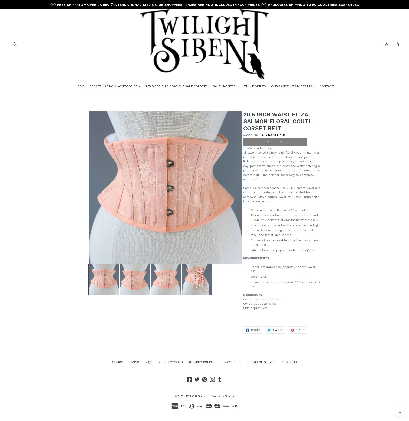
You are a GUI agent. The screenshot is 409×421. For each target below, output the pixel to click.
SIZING (134, 362)
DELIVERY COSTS (170, 362)
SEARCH (118, 362)
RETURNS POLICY (200, 362)
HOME (79, 86)
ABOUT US (289, 362)
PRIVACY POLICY (230, 362)
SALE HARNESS (227, 86)
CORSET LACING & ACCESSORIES (116, 86)
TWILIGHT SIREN (195, 396)
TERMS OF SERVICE (261, 362)
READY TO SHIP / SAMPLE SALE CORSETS (177, 86)
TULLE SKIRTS (255, 86)
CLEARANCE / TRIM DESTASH (292, 86)
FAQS (148, 362)
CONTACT (327, 86)
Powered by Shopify (222, 396)
